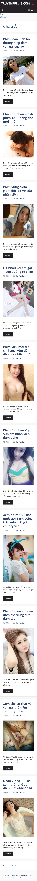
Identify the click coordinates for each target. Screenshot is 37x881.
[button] (3, 10)
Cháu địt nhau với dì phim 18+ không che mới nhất (18, 118)
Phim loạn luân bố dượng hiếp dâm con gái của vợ (16, 42)
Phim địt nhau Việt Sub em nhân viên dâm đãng (17, 434)
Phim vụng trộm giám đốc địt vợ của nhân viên (17, 190)
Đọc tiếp (8, 101)
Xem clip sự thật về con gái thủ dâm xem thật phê (17, 707)
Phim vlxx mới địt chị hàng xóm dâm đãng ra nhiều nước (17, 350)
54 (12, 866)
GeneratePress (18, 878)
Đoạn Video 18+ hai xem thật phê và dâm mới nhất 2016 (17, 784)
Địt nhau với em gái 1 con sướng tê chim (18, 270)
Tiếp (17, 866)
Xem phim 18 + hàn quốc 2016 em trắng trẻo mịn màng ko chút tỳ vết (18, 520)
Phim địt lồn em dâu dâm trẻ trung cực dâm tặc (18, 615)
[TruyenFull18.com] (18, 3)
